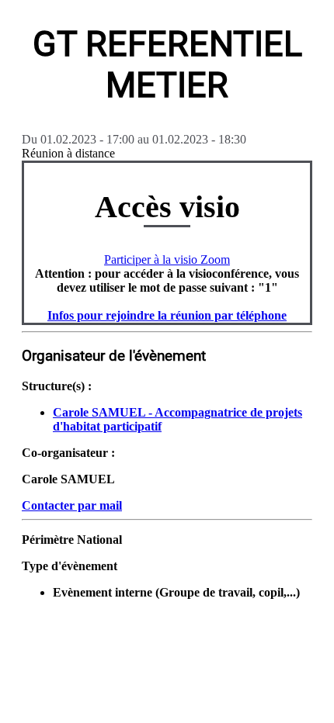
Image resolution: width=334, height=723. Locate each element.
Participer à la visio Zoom (167, 259)
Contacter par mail (72, 505)
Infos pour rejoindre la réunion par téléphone (167, 315)
